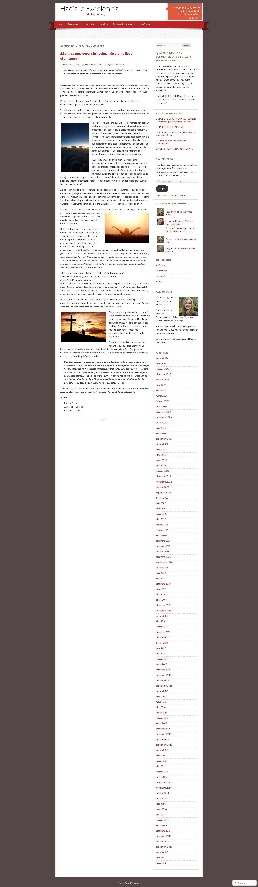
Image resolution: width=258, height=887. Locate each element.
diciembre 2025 (163, 374)
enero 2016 (161, 723)
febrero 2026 (162, 369)
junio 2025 (161, 385)
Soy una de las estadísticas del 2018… (174, 149)
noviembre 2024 (164, 417)
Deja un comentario (115, 65)
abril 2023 (161, 465)
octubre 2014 (162, 793)
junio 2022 (161, 508)
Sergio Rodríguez (173, 221)
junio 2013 (161, 857)
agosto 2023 (162, 444)
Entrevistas (88, 24)
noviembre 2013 (163, 836)
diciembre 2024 (163, 412)
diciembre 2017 (163, 632)
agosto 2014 (162, 798)
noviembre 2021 (163, 546)
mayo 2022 (161, 514)
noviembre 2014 (163, 788)
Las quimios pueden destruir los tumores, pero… (171, 142)
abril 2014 (161, 814)
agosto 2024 (162, 423)
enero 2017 (161, 664)
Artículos (72, 24)
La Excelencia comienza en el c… (179, 230)
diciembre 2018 (163, 605)
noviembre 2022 (164, 482)
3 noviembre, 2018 (93, 65)
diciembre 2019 (163, 584)
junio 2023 (161, 455)
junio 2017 (161, 648)
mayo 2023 (161, 460)
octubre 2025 (162, 380)
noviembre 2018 (163, 610)
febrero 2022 (162, 530)
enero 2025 (161, 406)
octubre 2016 (162, 680)
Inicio (60, 24)
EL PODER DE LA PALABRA (169, 127)
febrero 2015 (162, 772)
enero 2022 (161, 535)
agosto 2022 (162, 498)
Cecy (167, 212)
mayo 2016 (161, 702)
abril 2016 (161, 707)
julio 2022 (161, 503)
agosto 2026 (162, 358)
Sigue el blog (164, 159)
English (103, 24)
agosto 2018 (162, 616)
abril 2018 (161, 621)
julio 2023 (161, 449)
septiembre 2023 (164, 439)
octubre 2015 (162, 739)
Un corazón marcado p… (177, 228)
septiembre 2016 (164, 686)
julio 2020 (161, 573)
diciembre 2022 (163, 476)
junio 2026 (161, 363)
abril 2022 (161, 519)
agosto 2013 (162, 852)
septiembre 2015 (164, 745)
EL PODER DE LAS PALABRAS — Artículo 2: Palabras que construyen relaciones (176, 120)
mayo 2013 (161, 863)
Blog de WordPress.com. (129, 883)
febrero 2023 (162, 471)
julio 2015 (160, 755)
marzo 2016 (161, 712)
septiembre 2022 (164, 492)
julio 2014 (160, 804)
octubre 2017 (162, 637)
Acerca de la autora (123, 24)
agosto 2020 (162, 567)
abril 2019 (161, 594)
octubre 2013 (162, 841)
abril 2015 (161, 766)
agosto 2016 (162, 691)
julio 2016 (160, 696)
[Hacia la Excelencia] (129, 19)
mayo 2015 (161, 761)
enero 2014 (161, 825)
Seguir (162, 188)
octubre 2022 (162, 487)
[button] (74, 147)
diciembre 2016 (163, 669)
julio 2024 (161, 428)
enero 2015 (161, 777)
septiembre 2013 (164, 847)
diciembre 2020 (163, 557)
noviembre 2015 (163, 734)
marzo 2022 (162, 525)
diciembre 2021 (163, 541)
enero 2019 (161, 600)
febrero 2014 (162, 820)
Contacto (144, 24)
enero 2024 (162, 433)
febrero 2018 (162, 627)
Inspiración (74, 65)
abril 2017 (160, 653)
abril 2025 (161, 390)
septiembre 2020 (164, 562)
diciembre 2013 (163, 831)
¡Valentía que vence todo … (179, 223)
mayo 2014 (161, 809)
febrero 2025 (162, 401)
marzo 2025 (162, 396)
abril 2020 (161, 578)
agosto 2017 (162, 643)
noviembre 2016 (163, 675)
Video (159, 281)
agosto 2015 (162, 750)
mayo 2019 (161, 589)
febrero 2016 (162, 718)
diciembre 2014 (163, 782)
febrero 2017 (162, 659)
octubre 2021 (162, 551)
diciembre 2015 (163, 729)
